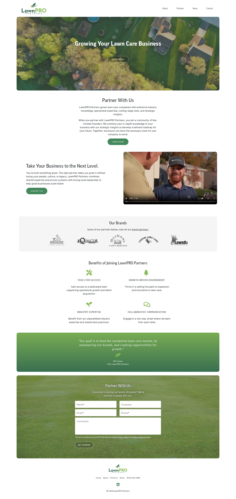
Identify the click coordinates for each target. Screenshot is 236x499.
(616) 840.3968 (133, 478)
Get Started (118, 59)
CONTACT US (37, 191)
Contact (209, 8)
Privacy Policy (122, 437)
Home (98, 478)
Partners (180, 8)
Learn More (118, 142)
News (195, 8)
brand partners (140, 229)
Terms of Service (139, 437)
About (165, 8)
